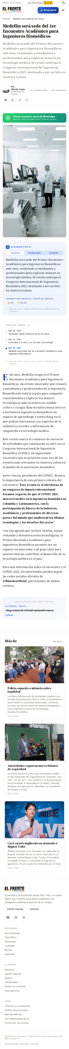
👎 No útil (22, 303)
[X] (24, 917)
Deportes (9, 954)
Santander (10, 941)
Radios (8, 978)
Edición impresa (15, 909)
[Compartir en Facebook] (6, 100)
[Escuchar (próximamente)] (27, 100)
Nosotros (9, 969)
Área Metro (11, 937)
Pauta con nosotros (15, 986)
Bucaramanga (12, 933)
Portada (6, 19)
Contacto (34, 909)
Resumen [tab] (15, 253)
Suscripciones (12, 990)
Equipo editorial (13, 973)
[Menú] (63, 10)
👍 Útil (10, 303)
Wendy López (18, 89)
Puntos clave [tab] (34, 253)
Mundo (8, 950)
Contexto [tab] (53, 253)
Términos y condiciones (17, 1006)
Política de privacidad (16, 1010)
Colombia (10, 945)
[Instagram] (16, 917)
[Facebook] (8, 917)
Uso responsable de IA (17, 1018)
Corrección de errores (16, 1022)
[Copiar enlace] (20, 100)
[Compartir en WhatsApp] (13, 100)
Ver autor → (58, 641)
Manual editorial (13, 1014)
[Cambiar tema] (63, 3)
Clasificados (11, 982)
